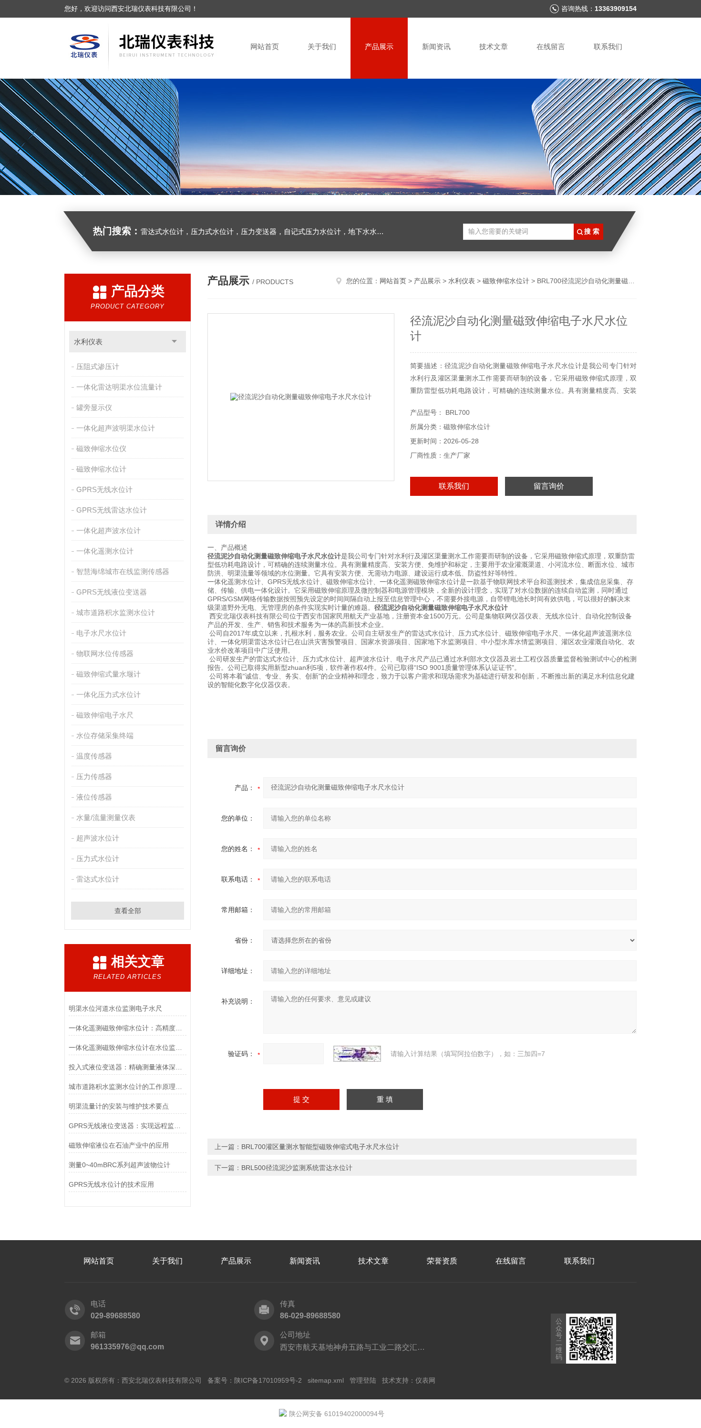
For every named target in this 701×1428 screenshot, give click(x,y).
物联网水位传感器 (105, 653)
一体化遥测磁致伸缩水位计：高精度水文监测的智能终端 (127, 1028)
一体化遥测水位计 (105, 551)
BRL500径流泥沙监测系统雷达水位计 (296, 1167)
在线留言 (550, 46)
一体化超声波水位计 (108, 530)
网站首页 (264, 46)
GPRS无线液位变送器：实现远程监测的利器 (127, 1126)
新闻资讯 (436, 46)
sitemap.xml (326, 1380)
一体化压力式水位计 (108, 694)
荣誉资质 (442, 1261)
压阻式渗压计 (97, 366)
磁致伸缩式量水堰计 (108, 674)
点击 (174, 341)
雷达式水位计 (97, 879)
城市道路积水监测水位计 (115, 612)
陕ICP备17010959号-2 (268, 1380)
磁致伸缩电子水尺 (105, 715)
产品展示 (379, 46)
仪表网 (425, 1380)
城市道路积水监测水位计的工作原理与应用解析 (127, 1086)
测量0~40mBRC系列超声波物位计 (119, 1165)
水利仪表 (88, 342)
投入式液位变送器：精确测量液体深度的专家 (127, 1067)
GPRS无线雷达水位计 (111, 510)
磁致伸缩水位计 (101, 469)
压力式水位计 (97, 858)
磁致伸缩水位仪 (101, 448)
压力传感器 (94, 776)
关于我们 (322, 46)
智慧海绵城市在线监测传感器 (122, 571)
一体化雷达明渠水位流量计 (119, 387)
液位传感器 (94, 797)
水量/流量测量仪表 (105, 817)
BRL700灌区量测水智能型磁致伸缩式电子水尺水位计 (320, 1147)
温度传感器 (94, 756)
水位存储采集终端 (105, 735)
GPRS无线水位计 (104, 489)
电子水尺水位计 (101, 633)
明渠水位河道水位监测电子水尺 (115, 1008)
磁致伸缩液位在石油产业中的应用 (119, 1145)
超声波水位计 (97, 838)
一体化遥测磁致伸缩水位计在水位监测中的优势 (127, 1047)
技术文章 (493, 46)
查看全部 (127, 910)
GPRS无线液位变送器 (111, 592)
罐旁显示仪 (94, 407)
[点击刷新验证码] (357, 1054)
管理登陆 (363, 1380)
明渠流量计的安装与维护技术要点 (119, 1106)
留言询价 (549, 486)
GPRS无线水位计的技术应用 (111, 1184)
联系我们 (608, 46)
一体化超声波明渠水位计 (115, 428)
